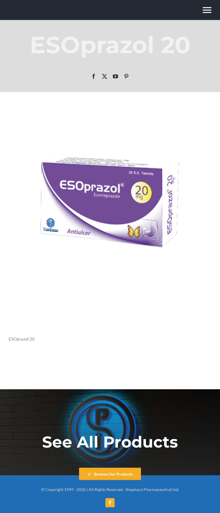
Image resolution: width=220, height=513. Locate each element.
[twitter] (104, 76)
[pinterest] (126, 76)
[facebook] (93, 76)
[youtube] (115, 76)
